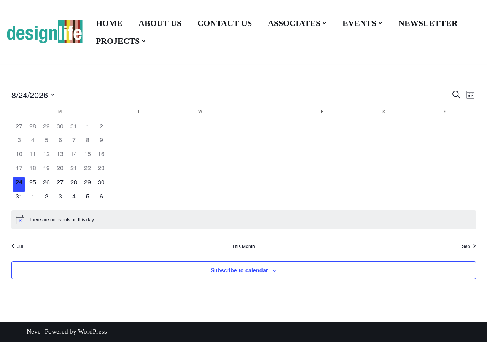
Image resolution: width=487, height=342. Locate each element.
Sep (466, 246)
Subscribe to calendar (239, 270)
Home (109, 23)
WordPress (92, 331)
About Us (159, 23)
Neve (34, 331)
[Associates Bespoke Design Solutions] (44, 32)
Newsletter (428, 23)
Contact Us (224, 23)
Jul (20, 246)
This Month (243, 246)
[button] (324, 23)
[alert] (243, 219)
